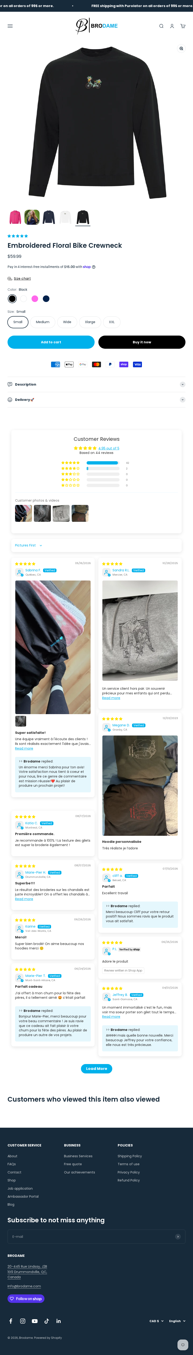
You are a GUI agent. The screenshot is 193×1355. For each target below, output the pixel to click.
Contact (14, 1172)
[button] (18, 236)
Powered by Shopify (48, 1338)
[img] (25, 563)
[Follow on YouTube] (35, 1321)
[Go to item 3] (48, 218)
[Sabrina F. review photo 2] (20, 721)
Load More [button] (96, 1068)
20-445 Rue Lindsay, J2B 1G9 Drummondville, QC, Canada (27, 1271)
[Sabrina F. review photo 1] (53, 647)
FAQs (12, 1164)
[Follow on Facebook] (11, 1321)
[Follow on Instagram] (23, 1321)
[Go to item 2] (32, 218)
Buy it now (142, 342)
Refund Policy (129, 1180)
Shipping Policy (130, 1156)
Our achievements (79, 1172)
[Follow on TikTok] (47, 1321)
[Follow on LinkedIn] (59, 1321)
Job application (20, 1188)
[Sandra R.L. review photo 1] (140, 630)
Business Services (78, 1156)
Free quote (73, 1164)
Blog (11, 1204)
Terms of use (129, 1164)
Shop (12, 1180)
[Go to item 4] (65, 218)
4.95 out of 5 (108, 448)
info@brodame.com (24, 1286)
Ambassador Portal (23, 1196)
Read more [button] (24, 748)
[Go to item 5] (82, 218)
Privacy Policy (129, 1172)
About (12, 1156)
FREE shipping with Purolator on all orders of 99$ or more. (129, 6)
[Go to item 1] (15, 218)
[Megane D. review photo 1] (140, 785)
